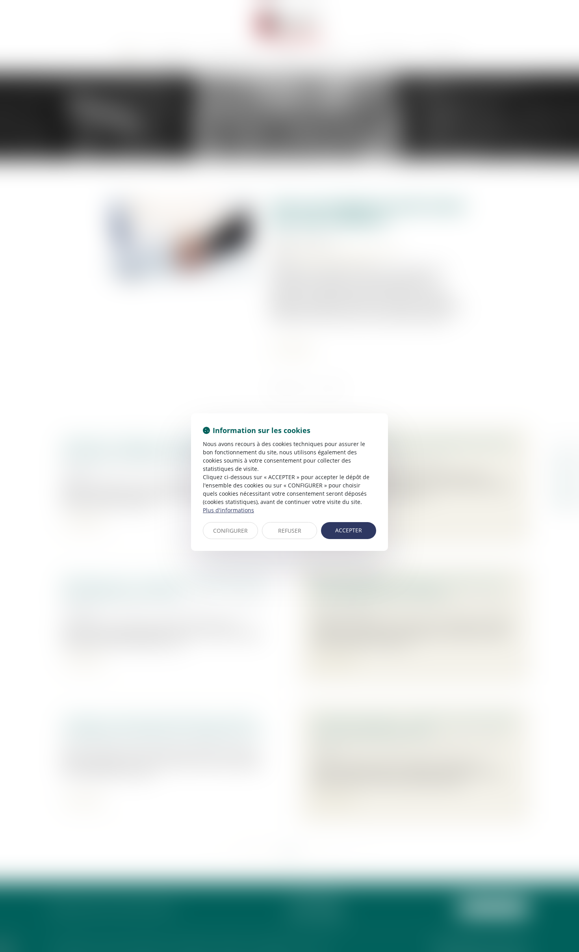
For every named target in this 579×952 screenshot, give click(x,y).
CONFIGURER (230, 530)
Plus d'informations (228, 510)
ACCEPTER (348, 530)
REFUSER (289, 530)
